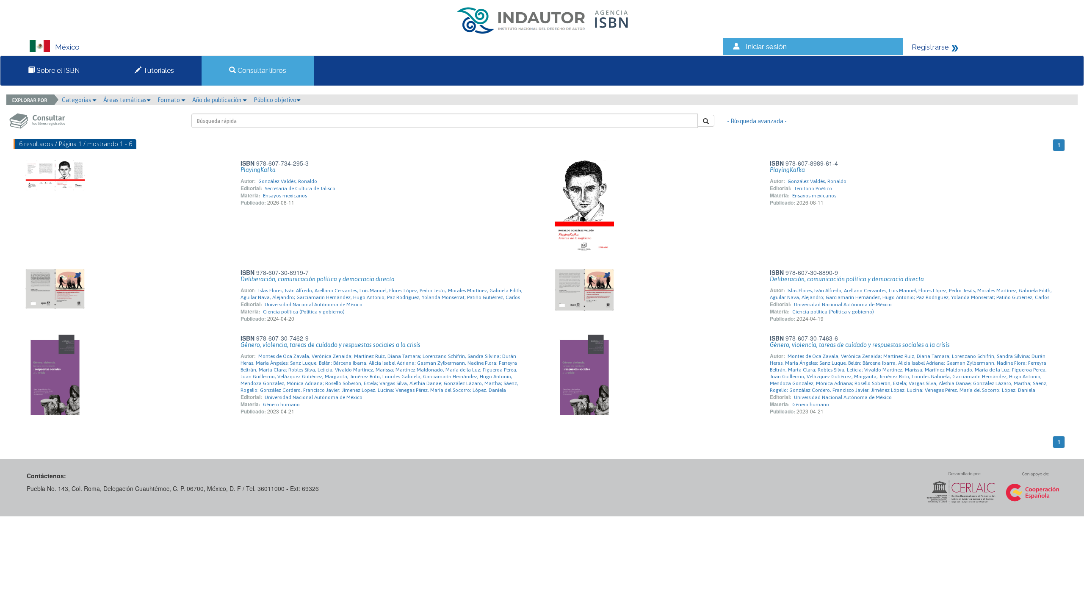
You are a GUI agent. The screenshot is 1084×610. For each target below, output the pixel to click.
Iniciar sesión (766, 46)
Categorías (77, 100)
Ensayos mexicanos (285, 196)
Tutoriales (157, 71)
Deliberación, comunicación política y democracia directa (318, 279)
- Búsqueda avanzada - (757, 121)
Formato (169, 100)
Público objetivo (275, 100)
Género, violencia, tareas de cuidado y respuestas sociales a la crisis (330, 344)
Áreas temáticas (125, 100)
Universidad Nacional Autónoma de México (313, 305)
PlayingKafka (258, 169)
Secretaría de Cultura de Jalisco (300, 188)
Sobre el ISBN (57, 71)
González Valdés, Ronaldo (287, 181)
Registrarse (930, 47)
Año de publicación (217, 100)
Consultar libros (261, 71)
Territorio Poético (813, 188)
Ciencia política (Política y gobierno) (304, 312)
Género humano (281, 405)
